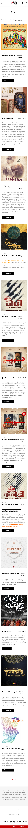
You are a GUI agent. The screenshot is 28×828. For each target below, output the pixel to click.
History (4, 53)
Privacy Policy (17, 822)
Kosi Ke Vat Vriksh (7, 632)
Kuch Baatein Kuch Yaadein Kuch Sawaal (14, 748)
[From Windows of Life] (14, 100)
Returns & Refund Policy (15, 821)
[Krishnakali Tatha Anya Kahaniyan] (14, 670)
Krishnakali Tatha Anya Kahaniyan (12, 692)
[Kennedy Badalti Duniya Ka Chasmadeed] (14, 486)
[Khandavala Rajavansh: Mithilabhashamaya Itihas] (14, 552)
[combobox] (20, 19)
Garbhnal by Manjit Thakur (10, 187)
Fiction (4, 185)
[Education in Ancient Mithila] (14, 37)
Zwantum (17, 814)
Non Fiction (5, 629)
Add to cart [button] (9, 80)
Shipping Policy (5, 821)
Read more (7, 648)
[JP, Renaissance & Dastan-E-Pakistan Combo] (14, 421)
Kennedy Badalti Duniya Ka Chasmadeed (14, 504)
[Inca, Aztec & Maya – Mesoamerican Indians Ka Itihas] (14, 237)
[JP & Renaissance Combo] (14, 359)
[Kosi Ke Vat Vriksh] (14, 610)
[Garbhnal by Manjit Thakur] (14, 168)
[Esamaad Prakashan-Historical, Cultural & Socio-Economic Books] (14, 3)
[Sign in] (22, 3)
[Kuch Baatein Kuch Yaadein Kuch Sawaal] (14, 730)
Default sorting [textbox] (18, 20)
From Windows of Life (8, 118)
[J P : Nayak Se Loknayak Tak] (14, 295)
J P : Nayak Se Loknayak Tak (10, 316)
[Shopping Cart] (26, 2)
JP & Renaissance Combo (9, 378)
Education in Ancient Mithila (10, 55)
